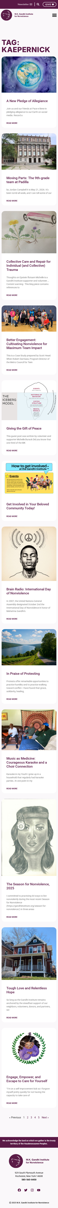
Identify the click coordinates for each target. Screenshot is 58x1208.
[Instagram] (32, 1190)
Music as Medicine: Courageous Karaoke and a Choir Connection (26, 762)
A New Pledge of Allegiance (27, 101)
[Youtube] (38, 1190)
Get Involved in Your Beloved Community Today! (27, 506)
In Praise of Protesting (23, 674)
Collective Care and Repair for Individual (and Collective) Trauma (28, 265)
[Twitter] (26, 1190)
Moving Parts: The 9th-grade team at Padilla (27, 180)
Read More (11, 123)
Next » (45, 1117)
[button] (38, 4)
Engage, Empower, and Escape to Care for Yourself (26, 1079)
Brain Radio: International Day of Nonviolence (28, 591)
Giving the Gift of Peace (23, 428)
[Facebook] (19, 1190)
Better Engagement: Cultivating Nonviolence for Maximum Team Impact (26, 344)
